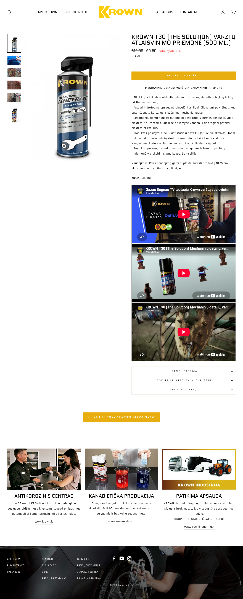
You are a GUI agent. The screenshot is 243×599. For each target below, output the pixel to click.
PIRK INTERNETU (76, 12)
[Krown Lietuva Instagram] (129, 558)
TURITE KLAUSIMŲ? (183, 389)
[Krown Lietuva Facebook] (114, 558)
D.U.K (45, 572)
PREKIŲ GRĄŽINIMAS (88, 565)
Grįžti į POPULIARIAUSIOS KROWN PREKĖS (124, 417)
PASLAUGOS (163, 12)
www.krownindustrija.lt (199, 527)
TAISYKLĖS (83, 559)
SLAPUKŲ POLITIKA (87, 572)
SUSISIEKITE (49, 565)
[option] (72, 97)
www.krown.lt (44, 522)
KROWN (36, 503)
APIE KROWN (47, 12)
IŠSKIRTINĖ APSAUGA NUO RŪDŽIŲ (183, 380)
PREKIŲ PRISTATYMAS (54, 578)
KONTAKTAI (188, 12)
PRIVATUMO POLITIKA (89, 578)
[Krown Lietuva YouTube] (122, 558)
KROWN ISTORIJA (183, 371)
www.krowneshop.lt (121, 521)
